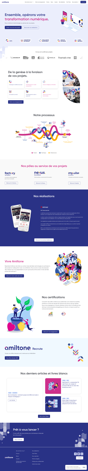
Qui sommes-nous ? (20, 450)
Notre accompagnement (40, 2)
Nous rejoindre (35, 456)
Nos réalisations (62, 2)
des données (19, 462)
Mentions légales (35, 458)
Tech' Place (68, 2)
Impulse (55, 2)
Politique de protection (21, 461)
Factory (47, 2)
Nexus (52, 2)
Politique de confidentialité (38, 461)
